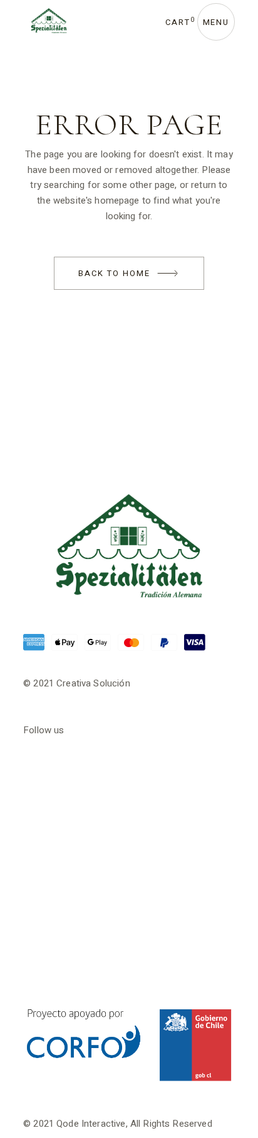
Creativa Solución (93, 683)
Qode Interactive (90, 1124)
